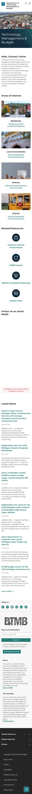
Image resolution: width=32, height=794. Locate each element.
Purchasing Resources (16, 157)
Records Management (16, 155)
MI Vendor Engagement (16, 126)
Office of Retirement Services (16, 185)
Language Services (10, 780)
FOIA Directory (9, 785)
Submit (16, 640)
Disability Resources (11, 775)
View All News (7, 591)
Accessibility (8, 770)
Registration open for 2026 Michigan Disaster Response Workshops (14, 448)
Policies (6, 764)
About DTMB (8, 688)
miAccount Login (16, 188)
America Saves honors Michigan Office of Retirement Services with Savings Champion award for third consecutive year (15, 416)
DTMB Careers (8, 721)
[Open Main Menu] (29, 3)
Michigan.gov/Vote (11, 651)
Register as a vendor (16, 124)
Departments (8, 790)
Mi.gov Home (8, 759)
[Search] (26, 3)
